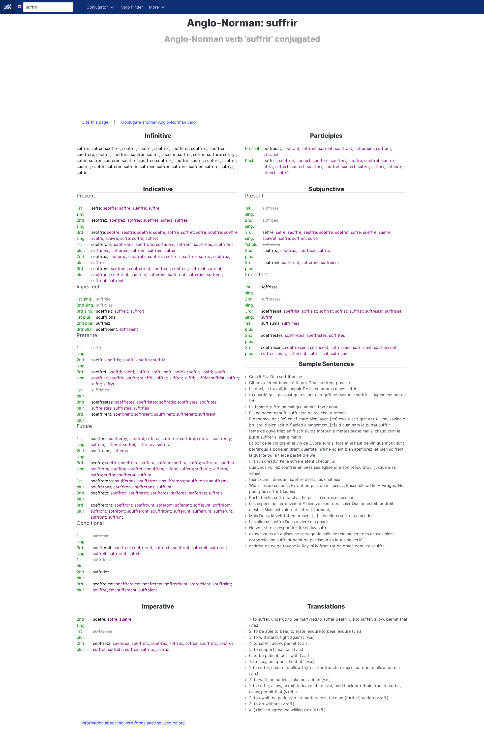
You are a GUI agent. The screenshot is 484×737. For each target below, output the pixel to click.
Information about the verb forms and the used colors (133, 722)
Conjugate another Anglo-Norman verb (158, 122)
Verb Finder (132, 7)
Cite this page (95, 122)
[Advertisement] (228, 79)
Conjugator (97, 7)
